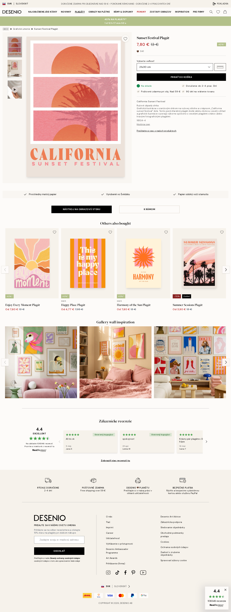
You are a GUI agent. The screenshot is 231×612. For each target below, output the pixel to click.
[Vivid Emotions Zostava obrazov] (190, 362)
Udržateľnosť (113, 538)
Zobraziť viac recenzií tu (115, 460)
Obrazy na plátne (99, 12)
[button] (220, 67)
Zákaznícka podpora (171, 522)
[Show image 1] (15, 47)
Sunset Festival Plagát (46, 29)
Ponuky (141, 12)
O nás (109, 516)
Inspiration (182, 12)
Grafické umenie (21, 29)
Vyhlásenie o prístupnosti (119, 543)
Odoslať (59, 551)
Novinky (66, 12)
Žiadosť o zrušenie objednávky (170, 553)
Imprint (109, 527)
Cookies (165, 542)
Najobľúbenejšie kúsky (42, 12)
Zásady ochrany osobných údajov (65, 558)
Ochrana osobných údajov (174, 547)
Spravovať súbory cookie (174, 560)
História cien (143, 124)
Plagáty (80, 12)
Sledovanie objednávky (173, 527)
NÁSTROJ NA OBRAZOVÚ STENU (81, 209)
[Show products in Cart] (225, 12)
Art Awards (112, 558)
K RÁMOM (149, 209)
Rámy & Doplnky (123, 12)
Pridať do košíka (181, 77)
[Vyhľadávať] (211, 12)
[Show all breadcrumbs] (6, 29)
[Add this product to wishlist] (125, 38)
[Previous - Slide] (5, 269)
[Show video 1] (15, 89)
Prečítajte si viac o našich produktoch (156, 130)
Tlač (108, 522)
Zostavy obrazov (160, 12)
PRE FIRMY (198, 12)
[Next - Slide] (226, 269)
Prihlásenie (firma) (115, 563)
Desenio (124, 603)
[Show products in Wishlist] (218, 12)
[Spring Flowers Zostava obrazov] (41, 362)
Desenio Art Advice (171, 516)
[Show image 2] (15, 69)
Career (109, 533)
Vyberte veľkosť (145, 61)
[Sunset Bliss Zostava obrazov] (115, 362)
